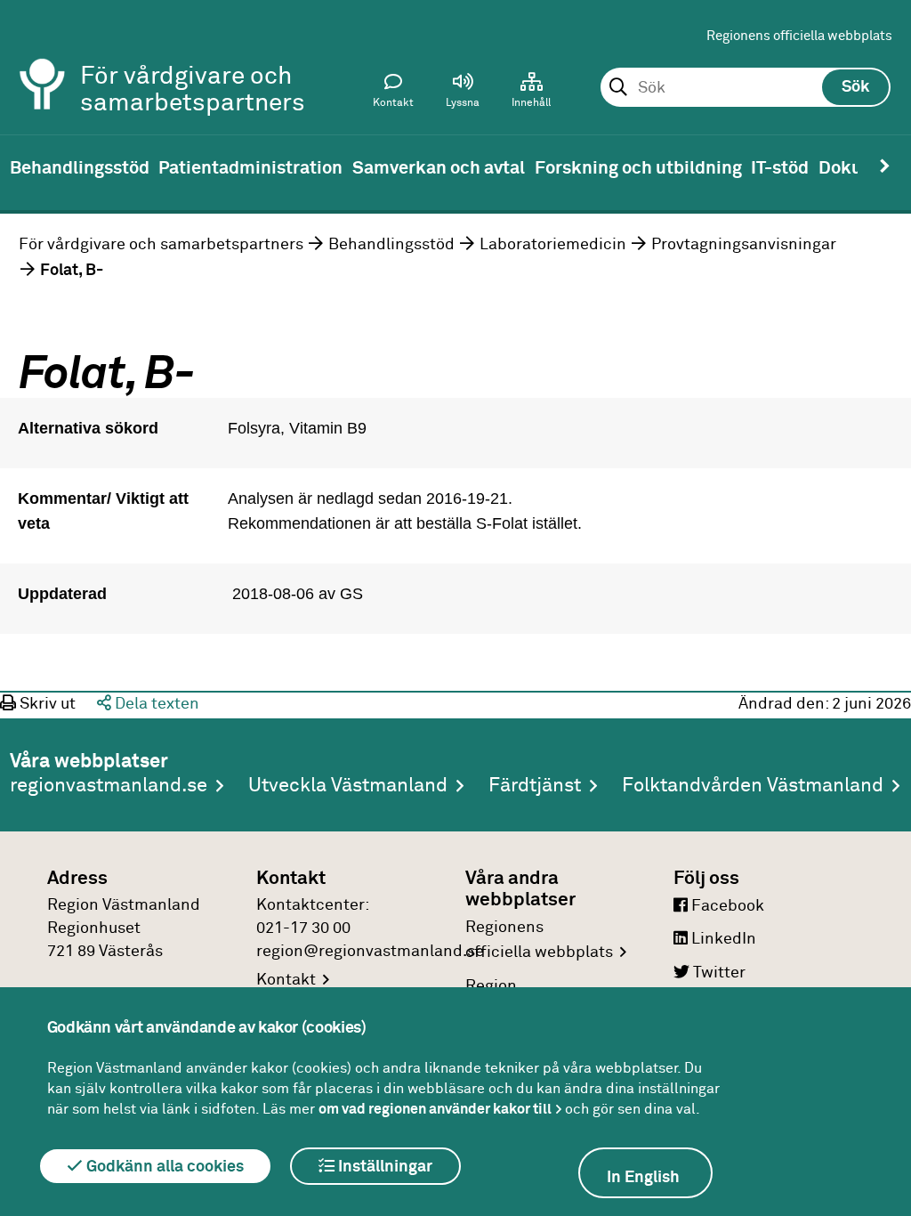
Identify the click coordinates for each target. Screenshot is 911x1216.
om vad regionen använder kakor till (435, 1109)
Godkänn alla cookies (163, 1167)
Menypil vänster (26, 166)
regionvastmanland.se (108, 786)
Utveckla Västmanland (347, 786)
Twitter (717, 973)
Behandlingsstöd (391, 245)
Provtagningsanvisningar (743, 245)
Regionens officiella (539, 940)
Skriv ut (46, 704)
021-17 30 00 (303, 928)
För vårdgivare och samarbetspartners (161, 245)
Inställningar (383, 1167)
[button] (463, 94)
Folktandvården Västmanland (752, 786)
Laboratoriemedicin (553, 245)
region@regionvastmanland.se (370, 952)
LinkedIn (722, 939)
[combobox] (745, 88)
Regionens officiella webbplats (799, 36)
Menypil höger (884, 166)
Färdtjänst (534, 786)
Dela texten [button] (155, 704)
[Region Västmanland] (43, 60)
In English (643, 1178)
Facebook (726, 906)
